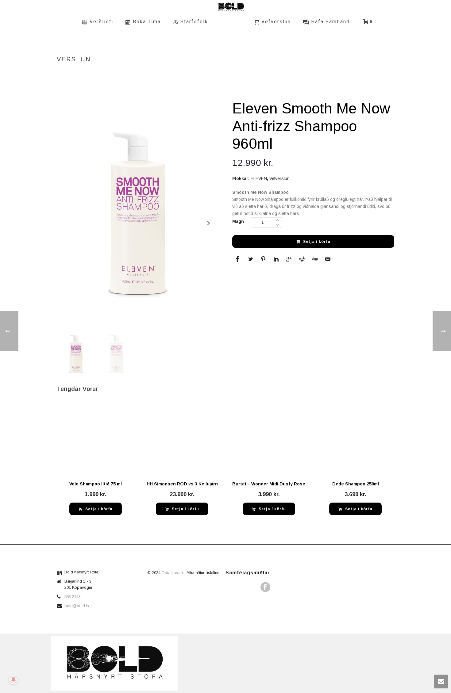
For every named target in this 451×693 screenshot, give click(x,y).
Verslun (271, 72)
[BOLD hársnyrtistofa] (231, 21)
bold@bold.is (76, 605)
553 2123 (72, 596)
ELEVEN (259, 178)
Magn (238, 221)
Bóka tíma (147, 22)
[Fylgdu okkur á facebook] (265, 587)
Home (252, 72)
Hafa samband (330, 22)
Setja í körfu (316, 241)
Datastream (173, 572)
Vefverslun (276, 22)
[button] (95, 509)
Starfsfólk (194, 22)
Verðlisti (101, 22)
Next (208, 223)
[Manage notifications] (13, 679)
